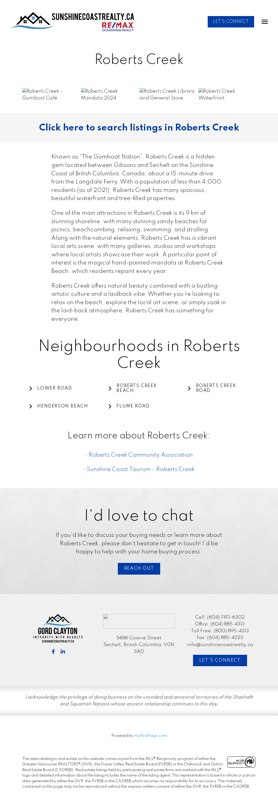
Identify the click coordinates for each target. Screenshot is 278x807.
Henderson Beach (62, 406)
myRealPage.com (150, 736)
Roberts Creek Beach (136, 388)
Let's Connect (220, 660)
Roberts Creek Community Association (141, 455)
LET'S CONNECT (231, 21)
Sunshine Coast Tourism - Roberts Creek (141, 469)
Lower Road (54, 388)
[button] (231, 22)
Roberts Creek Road (216, 388)
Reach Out (139, 568)
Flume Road (133, 406)
